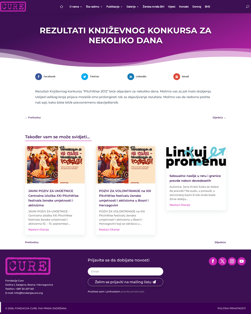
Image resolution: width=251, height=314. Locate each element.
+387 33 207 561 (25, 288)
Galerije (131, 6)
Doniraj (196, 6)
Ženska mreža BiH (153, 6)
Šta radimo (92, 6)
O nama (74, 6)
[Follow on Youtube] (242, 261)
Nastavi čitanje (38, 229)
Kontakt (184, 6)
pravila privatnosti (132, 291)
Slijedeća (220, 242)
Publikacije (112, 6)
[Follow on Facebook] (213, 261)
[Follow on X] (222, 261)
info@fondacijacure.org (28, 292)
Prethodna (32, 242)
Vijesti (171, 6)
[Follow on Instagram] (232, 261)
